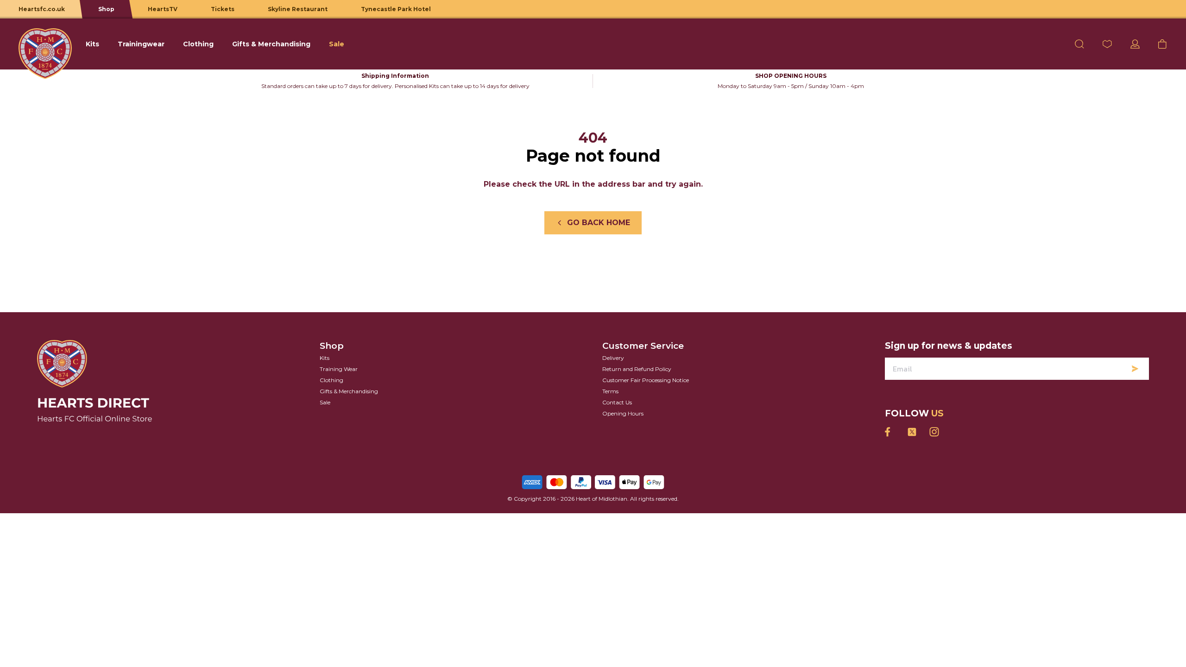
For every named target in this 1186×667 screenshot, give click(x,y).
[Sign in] (1135, 44)
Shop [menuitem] (106, 9)
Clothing (331, 380)
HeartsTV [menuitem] (162, 9)
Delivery (613, 357)
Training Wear (339, 368)
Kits (324, 357)
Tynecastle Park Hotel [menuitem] (396, 9)
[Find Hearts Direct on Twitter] (911, 432)
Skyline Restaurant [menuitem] (298, 9)
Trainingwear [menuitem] (141, 44)
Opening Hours (622, 413)
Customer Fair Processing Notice (645, 380)
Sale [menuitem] (336, 44)
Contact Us (617, 402)
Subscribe (1135, 369)
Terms (610, 391)
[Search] (1079, 44)
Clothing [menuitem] (198, 44)
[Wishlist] (1107, 44)
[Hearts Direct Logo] (45, 44)
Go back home (598, 222)
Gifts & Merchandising (349, 391)
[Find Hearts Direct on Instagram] (934, 432)
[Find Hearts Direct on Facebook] (889, 432)
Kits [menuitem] (92, 44)
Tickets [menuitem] (222, 9)
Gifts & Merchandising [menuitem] (271, 44)
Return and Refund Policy (636, 368)
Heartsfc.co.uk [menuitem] (42, 9)
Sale (325, 402)
